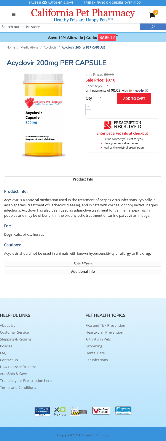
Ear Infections (97, 360)
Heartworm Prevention (104, 332)
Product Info (83, 179)
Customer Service (14, 332)
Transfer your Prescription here (26, 380)
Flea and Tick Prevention (105, 325)
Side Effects (83, 263)
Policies (6, 346)
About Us (7, 325)
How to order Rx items (18, 366)
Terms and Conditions (18, 387)
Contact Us (9, 360)
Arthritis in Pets (98, 339)
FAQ (3, 353)
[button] (122, 90)
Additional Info (83, 271)
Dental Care (95, 353)
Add (134, 98)
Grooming (94, 346)
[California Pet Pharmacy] (83, 14)
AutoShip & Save (13, 373)
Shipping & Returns (16, 339)
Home (11, 47)
